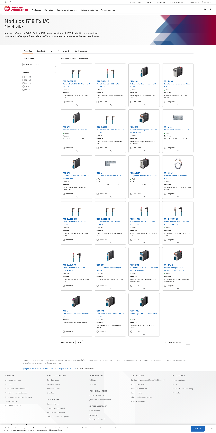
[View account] (210, 10)
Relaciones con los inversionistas (18, 397)
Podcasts (176, 393)
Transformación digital (56, 408)
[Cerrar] (212, 428)
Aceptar (197, 429)
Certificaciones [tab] (81, 51)
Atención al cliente (138, 384)
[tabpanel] (108, 202)
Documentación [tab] (63, 51)
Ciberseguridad (53, 404)
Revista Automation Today (182, 389)
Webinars (92, 380)
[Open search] (205, 10)
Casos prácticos (178, 380)
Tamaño (25, 73)
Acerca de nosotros (13, 380)
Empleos (8, 384)
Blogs (174, 384)
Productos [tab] (28, 51)
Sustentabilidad (11, 401)
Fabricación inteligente (56, 412)
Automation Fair (53, 389)
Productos (36, 10)
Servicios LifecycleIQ (97, 419)
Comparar (69, 102)
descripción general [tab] (45, 51)
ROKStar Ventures (138, 401)
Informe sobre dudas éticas (141, 397)
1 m (26, 86)
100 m (27, 77)
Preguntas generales (139, 389)
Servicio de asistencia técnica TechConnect (148, 380)
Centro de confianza (13, 406)
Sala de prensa (53, 380)
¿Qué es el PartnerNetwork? (100, 400)
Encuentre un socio (96, 395)
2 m (26, 89)
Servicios (48, 10)
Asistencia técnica (89, 10)
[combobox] (79, 342)
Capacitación (94, 384)
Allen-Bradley (94, 411)
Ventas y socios (108, 10)
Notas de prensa (53, 384)
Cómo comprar (136, 393)
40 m (26, 83)
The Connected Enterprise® (58, 417)
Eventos (50, 393)
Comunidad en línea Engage (16, 393)
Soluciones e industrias (67, 10)
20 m (26, 80)
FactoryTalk (93, 415)
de (192, 342)
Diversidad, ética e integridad (16, 389)
